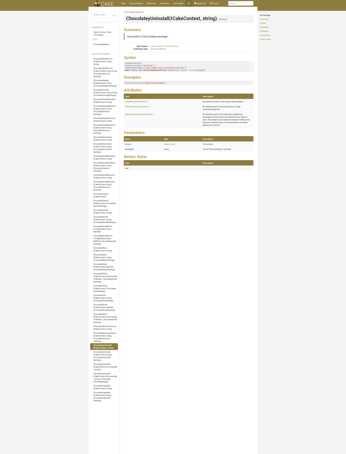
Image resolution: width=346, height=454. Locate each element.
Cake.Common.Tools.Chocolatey (102, 33)
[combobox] (240, 3)
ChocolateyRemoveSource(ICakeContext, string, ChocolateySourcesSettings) (104, 337)
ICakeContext (169, 144)
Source (215, 3)
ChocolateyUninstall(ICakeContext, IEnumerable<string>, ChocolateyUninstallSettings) (105, 378)
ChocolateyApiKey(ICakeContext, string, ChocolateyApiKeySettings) (105, 83)
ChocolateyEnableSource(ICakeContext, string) (104, 176)
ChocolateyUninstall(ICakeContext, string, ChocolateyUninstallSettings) (102, 356)
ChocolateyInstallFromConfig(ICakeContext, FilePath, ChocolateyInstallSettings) (104, 240)
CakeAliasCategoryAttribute (137, 107)
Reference (151, 3)
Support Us (201, 3)
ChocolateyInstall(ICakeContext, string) (102, 211)
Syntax (263, 23)
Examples (264, 27)
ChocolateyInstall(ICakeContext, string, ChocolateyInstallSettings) (104, 219)
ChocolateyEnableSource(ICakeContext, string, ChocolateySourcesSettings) (104, 186)
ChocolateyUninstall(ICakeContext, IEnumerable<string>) (105, 367)
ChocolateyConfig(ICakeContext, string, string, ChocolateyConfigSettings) (105, 92)
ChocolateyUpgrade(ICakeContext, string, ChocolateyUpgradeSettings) (102, 396)
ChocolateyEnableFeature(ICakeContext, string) (104, 157)
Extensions (164, 3)
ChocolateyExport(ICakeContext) (101, 195)
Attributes (264, 31)
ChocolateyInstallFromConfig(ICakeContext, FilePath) (102, 229)
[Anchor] (143, 29)
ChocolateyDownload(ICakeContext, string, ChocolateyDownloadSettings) (102, 148)
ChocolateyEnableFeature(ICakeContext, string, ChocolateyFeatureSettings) (104, 167)
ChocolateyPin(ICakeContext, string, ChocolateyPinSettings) (103, 298)
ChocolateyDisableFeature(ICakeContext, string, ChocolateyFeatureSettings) (104, 110)
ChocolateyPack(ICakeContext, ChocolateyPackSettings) (104, 288)
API (188, 3)
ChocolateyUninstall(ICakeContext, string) (103, 346)
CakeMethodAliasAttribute (136, 102)
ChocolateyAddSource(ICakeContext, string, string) (103, 61)
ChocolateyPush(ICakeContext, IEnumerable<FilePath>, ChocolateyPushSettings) (105, 318)
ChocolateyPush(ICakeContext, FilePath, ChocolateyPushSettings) (104, 307)
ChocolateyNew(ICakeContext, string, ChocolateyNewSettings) (104, 257)
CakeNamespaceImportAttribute (139, 114)
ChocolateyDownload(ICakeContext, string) (102, 138)
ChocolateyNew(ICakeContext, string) (102, 249)
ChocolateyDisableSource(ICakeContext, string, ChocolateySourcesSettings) (104, 129)
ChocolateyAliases (101, 44)
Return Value (265, 39)
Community (178, 3)
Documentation (136, 3)
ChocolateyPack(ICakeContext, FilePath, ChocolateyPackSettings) (104, 267)
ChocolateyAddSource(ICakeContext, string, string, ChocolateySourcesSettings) (105, 72)
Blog (123, 3)
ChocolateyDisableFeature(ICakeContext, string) (104, 100)
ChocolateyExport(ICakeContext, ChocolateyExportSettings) (104, 203)
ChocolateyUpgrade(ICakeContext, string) (102, 387)
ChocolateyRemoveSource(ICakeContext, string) (104, 327)
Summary (264, 19)
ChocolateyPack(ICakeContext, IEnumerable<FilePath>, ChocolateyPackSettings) (105, 278)
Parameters (265, 35)
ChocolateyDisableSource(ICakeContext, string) (104, 119)
